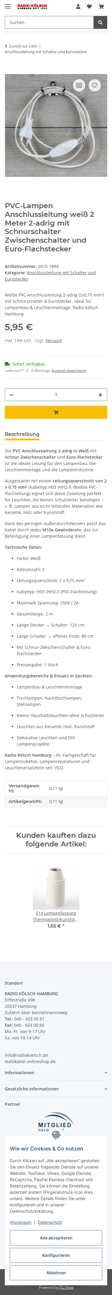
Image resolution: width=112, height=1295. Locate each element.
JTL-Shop (66, 1287)
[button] (78, 7)
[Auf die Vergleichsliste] (79, 85)
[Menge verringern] (11, 394)
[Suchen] (100, 22)
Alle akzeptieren (56, 1237)
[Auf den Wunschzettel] (94, 85)
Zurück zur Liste (23, 46)
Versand (53, 340)
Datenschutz (50, 1222)
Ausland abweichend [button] (68, 370)
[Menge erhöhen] (100, 394)
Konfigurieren (56, 1255)
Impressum (20, 1222)
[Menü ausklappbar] (8, 4)
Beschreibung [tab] (22, 434)
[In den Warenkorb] (9, 70)
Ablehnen (56, 1272)
